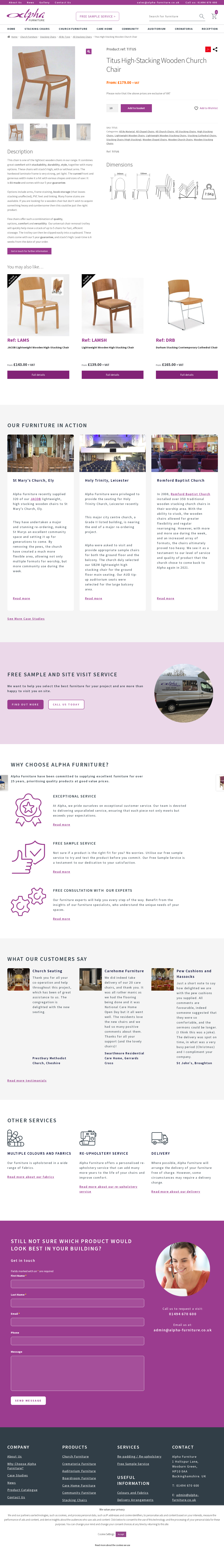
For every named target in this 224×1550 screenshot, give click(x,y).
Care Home (105, 28)
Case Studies (17, 1475)
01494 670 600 (207, 2)
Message (16, 1351)
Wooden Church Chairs (180, 139)
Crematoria (184, 28)
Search (201, 16)
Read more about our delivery (175, 1192)
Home (11, 28)
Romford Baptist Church (191, 494)
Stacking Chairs (37, 28)
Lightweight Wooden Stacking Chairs (166, 135)
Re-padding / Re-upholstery (139, 1456)
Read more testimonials (27, 1081)
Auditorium (157, 28)
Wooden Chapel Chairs (155, 139)
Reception (210, 28)
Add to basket (136, 108)
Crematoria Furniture (79, 1464)
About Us (15, 2)
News (30, 2)
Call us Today (66, 704)
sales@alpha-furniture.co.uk (158, 2)
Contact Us (63, 2)
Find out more (25, 704)
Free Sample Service (133, 1464)
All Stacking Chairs (82, 36)
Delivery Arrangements (135, 1500)
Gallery (44, 2)
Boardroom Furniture (79, 1478)
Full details (38, 374)
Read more (21, 598)
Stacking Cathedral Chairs (202, 135)
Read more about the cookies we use (112, 1545)
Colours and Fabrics (133, 1493)
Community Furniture (79, 1493)
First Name (18, 1275)
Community (130, 28)
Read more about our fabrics (30, 1177)
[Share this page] (215, 49)
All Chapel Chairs (145, 131)
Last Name (18, 1294)
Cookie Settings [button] (106, 1534)
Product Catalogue (22, 1490)
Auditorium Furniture (79, 1471)
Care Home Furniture (79, 1485)
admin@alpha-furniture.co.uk (183, 1330)
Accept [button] (121, 1534)
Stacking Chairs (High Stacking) (123, 139)
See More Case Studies (26, 619)
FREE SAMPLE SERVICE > (97, 16)
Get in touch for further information (29, 251)
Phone (15, 1332)
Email (15, 1313)
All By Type (64, 36)
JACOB (36, 499)
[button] (89, 51)
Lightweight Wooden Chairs (130, 135)
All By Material (127, 131)
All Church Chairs (165, 131)
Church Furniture (73, 28)
